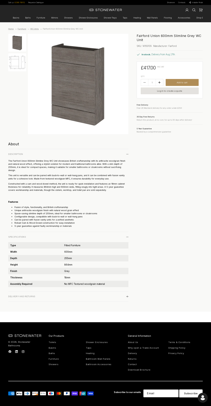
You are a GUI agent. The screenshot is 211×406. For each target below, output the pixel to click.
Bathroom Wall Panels (98, 359)
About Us (133, 342)
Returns (132, 359)
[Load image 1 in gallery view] (17, 43)
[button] (16, 18)
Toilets (52, 342)
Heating (137, 17)
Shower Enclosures (88, 17)
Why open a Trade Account (143, 347)
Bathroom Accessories (98, 364)
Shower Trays (110, 17)
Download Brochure (139, 369)
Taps (125, 17)
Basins (16, 17)
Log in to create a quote (169, 91)
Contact (132, 364)
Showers (68, 17)
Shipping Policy (176, 347)
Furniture (41, 17)
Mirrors (54, 17)
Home (11, 29)
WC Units (34, 29)
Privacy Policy (176, 353)
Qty (143, 76)
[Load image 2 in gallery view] (17, 62)
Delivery (132, 353)
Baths (28, 17)
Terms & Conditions (179, 342)
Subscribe (191, 393)
